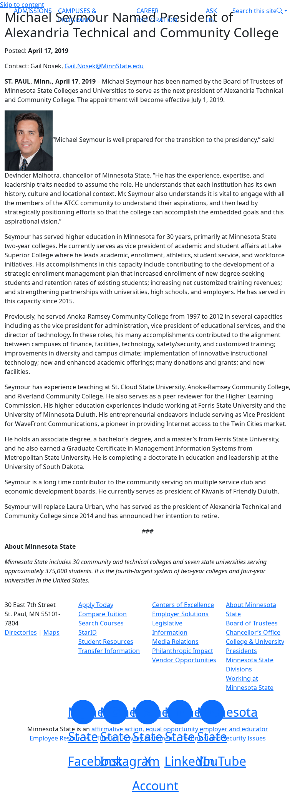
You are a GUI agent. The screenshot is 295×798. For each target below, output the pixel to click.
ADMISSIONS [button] (33, 11)
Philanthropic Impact (182, 651)
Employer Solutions (180, 614)
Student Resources (105, 641)
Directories (21, 632)
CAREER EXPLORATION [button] (156, 15)
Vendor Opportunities (184, 660)
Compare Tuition (102, 614)
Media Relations (175, 641)
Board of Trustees (252, 623)
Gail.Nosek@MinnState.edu (104, 66)
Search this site (254, 11)
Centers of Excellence (183, 605)
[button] (259, 10)
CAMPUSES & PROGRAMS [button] (77, 15)
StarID (87, 632)
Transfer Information (109, 651)
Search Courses (101, 623)
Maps (51, 632)
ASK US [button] (211, 15)
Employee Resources (60, 738)
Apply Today (95, 605)
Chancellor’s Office (253, 632)
